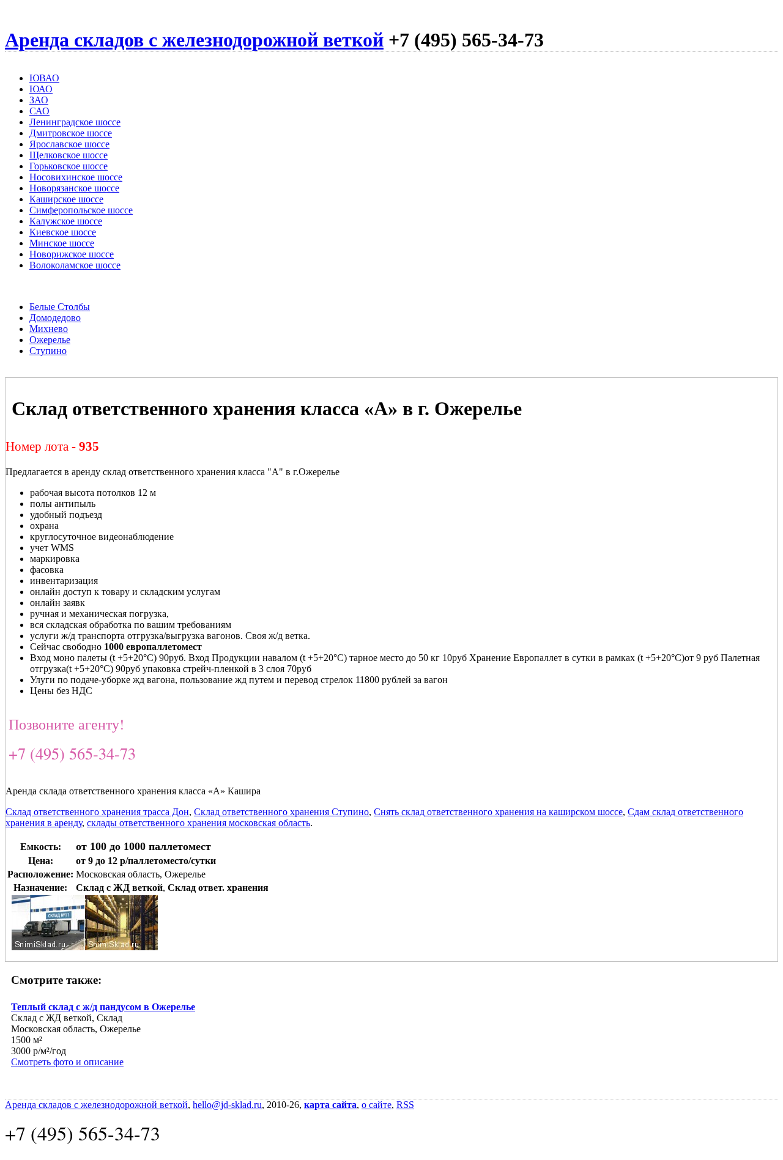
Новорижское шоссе (71, 254)
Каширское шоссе (66, 199)
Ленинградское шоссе (75, 122)
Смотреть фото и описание (67, 1062)
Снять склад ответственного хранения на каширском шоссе (498, 812)
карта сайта (330, 1104)
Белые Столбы (59, 306)
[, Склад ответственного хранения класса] (48, 947)
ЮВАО (44, 78)
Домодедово (55, 317)
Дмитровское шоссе (70, 133)
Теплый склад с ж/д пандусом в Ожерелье (103, 1007)
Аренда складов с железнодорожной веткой (194, 40)
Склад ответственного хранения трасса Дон (97, 812)
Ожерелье (49, 339)
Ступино (48, 350)
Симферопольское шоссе (81, 210)
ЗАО (38, 100)
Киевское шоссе (62, 232)
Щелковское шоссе (68, 155)
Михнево (48, 328)
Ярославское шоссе (69, 144)
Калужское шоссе (65, 221)
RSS (405, 1104)
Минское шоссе (61, 243)
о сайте (377, 1104)
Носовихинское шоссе (75, 177)
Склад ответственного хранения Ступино (281, 812)
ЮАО (41, 89)
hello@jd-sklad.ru (227, 1104)
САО (39, 111)
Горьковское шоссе (68, 166)
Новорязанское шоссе (74, 188)
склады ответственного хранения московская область (198, 823)
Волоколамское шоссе (75, 265)
